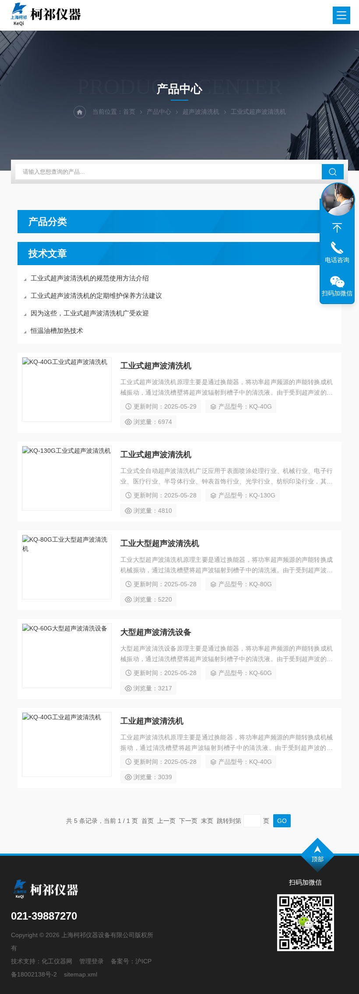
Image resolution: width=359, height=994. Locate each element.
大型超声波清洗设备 (155, 632)
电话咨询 (337, 259)
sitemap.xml (80, 974)
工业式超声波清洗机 (155, 365)
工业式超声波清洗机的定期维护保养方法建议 (96, 295)
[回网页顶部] (337, 228)
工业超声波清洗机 (151, 721)
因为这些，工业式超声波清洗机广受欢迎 (90, 313)
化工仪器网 (57, 961)
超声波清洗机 (201, 111)
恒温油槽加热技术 (57, 330)
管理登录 (91, 961)
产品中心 (159, 111)
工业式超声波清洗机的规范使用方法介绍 (90, 278)
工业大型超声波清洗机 (159, 543)
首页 (129, 111)
